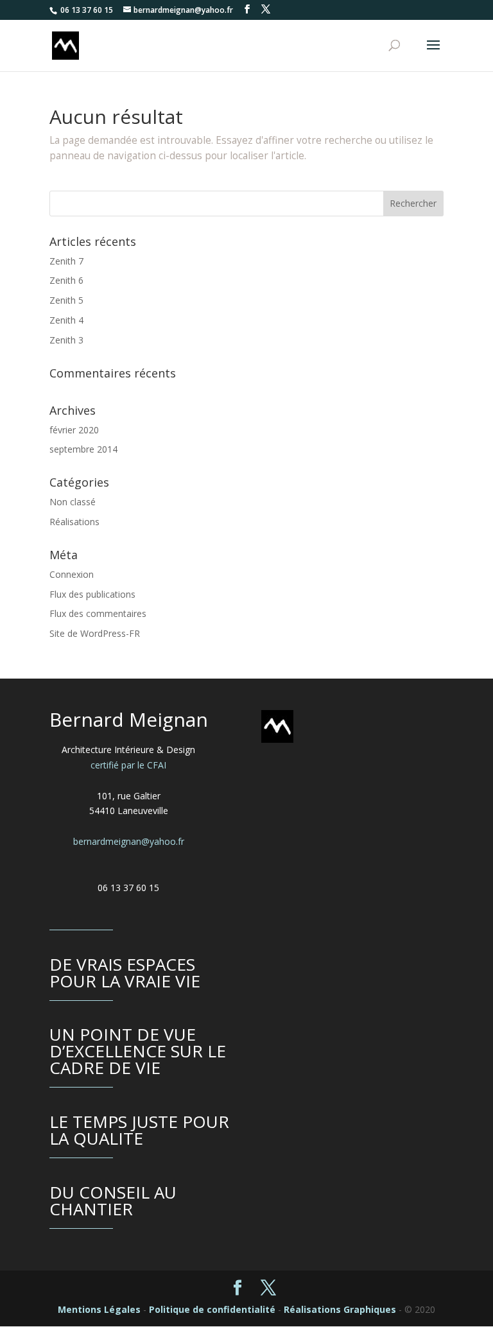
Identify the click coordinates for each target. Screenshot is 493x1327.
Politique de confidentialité (212, 1309)
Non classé (72, 502)
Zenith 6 (66, 280)
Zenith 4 (66, 320)
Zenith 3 (66, 340)
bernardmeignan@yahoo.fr (128, 841)
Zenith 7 (66, 261)
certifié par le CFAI (128, 765)
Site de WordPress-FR (94, 633)
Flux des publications (92, 594)
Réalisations (74, 522)
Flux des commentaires (97, 613)
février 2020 (74, 430)
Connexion (71, 574)
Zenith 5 (66, 300)
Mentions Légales (99, 1309)
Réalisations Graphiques (340, 1309)
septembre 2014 (83, 449)
